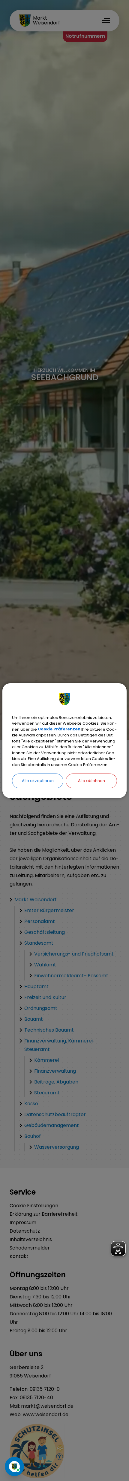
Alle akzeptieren (38, 781)
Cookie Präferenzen (59, 729)
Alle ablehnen (91, 781)
